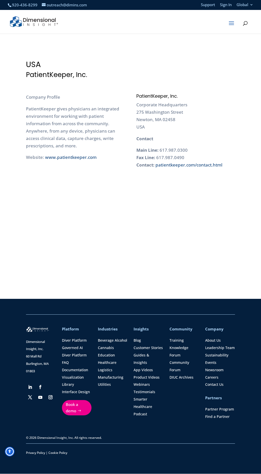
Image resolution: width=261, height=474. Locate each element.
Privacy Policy (35, 453)
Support (208, 5)
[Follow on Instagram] (50, 397)
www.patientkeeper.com (71, 157)
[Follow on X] (30, 397)
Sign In (226, 5)
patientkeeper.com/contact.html (189, 165)
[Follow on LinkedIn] (30, 387)
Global (242, 5)
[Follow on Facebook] (40, 387)
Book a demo (72, 408)
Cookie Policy (57, 453)
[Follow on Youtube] (40, 397)
